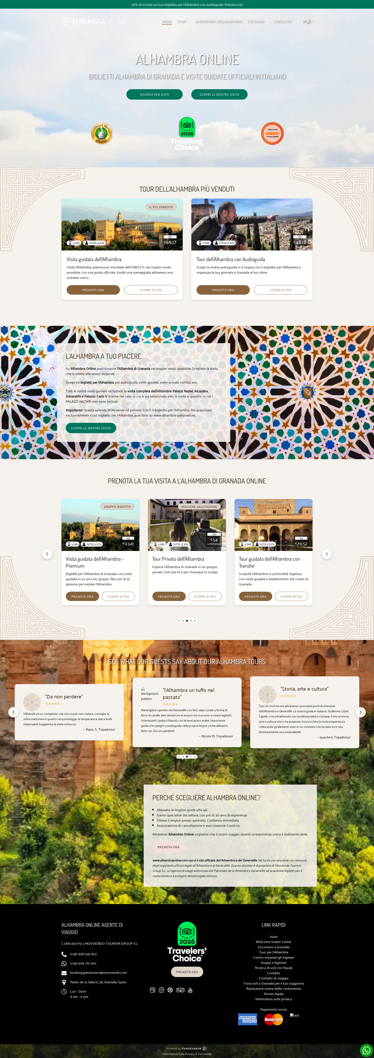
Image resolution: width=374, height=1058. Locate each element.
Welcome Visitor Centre (273, 941)
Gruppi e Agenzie (273, 962)
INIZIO (167, 21)
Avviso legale (274, 993)
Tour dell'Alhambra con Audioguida (231, 259)
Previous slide (47, 554)
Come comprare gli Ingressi (273, 957)
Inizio (274, 936)
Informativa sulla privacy (273, 999)
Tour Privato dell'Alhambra (92, 558)
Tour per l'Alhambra (273, 952)
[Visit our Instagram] (161, 990)
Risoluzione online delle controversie (273, 988)
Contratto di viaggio (274, 978)
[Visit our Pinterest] (170, 990)
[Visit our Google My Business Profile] (152, 990)
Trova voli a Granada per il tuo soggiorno (273, 983)
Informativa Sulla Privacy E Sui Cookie (187, 1053)
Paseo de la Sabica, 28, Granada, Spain (98, 982)
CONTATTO (283, 21)
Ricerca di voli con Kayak (273, 967)
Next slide (327, 554)
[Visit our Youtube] (190, 990)
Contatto (273, 973)
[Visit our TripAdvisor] (180, 990)
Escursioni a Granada (273, 947)
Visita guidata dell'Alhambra (94, 259)
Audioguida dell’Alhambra (219, 21)
